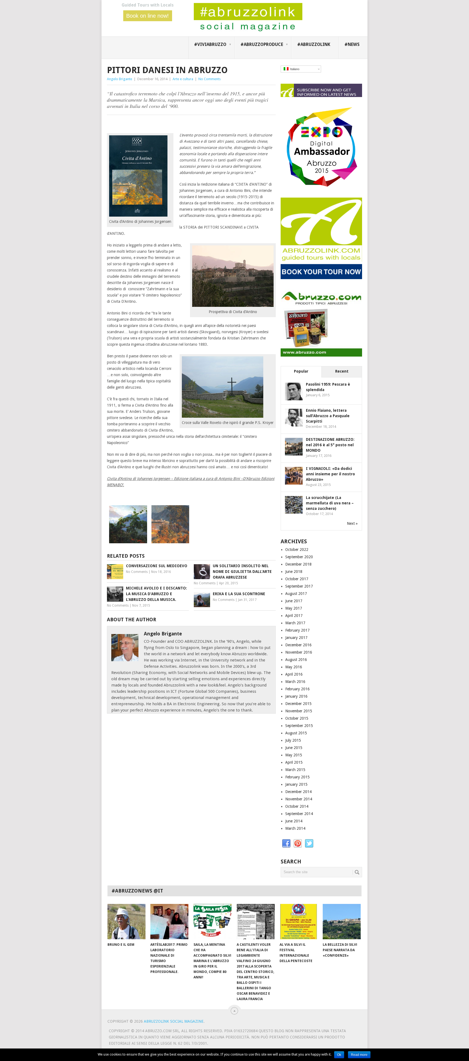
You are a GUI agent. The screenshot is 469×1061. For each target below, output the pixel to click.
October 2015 (296, 718)
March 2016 (295, 681)
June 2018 (293, 571)
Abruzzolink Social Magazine (174, 1021)
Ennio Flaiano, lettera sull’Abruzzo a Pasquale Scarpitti (328, 415)
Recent (341, 371)
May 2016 (293, 667)
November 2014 (298, 799)
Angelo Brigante (119, 79)
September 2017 (299, 586)
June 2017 (293, 601)
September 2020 (299, 557)
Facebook (286, 843)
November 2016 (298, 652)
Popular (301, 371)
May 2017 (293, 608)
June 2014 (293, 821)
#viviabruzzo (210, 44)
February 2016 (297, 689)
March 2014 (295, 828)
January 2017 (296, 637)
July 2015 (293, 740)
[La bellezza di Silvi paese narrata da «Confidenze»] (342, 921)
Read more (359, 1055)
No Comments (209, 79)
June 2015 (293, 747)
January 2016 (296, 696)
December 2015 (298, 703)
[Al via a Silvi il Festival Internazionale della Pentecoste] (299, 921)
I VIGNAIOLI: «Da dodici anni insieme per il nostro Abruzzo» (330, 474)
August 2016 (296, 659)
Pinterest (297, 843)
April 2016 (294, 674)
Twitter (309, 843)
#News (352, 44)
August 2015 (296, 733)
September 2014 (299, 814)
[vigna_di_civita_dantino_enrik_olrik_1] (170, 542)
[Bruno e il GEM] (126, 921)
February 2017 (297, 630)
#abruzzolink (313, 44)
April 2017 (294, 615)
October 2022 (296, 549)
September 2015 (299, 725)
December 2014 (298, 791)
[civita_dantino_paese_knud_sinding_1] (128, 542)
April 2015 (294, 762)
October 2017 (296, 579)
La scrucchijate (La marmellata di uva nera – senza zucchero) (330, 503)
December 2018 (298, 564)
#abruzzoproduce (261, 44)
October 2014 (296, 806)
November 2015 (298, 711)
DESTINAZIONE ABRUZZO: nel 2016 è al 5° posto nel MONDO (330, 445)
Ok (339, 1055)
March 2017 (295, 623)
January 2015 (296, 784)
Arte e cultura (183, 79)
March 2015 (295, 769)
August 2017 (296, 593)
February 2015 (297, 777)
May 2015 (293, 755)
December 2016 (298, 645)
